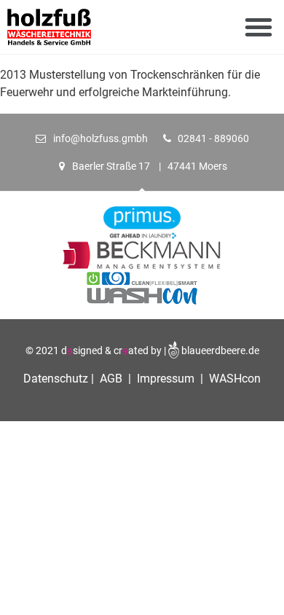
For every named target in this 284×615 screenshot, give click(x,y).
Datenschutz (57, 378)
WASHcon (235, 378)
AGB (111, 378)
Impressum (164, 378)
